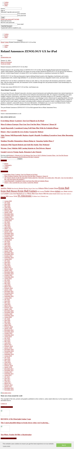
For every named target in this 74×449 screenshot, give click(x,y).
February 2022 (8, 288)
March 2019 (7, 344)
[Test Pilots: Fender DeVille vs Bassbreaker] (5, 431)
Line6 (2, 193)
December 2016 (8, 388)
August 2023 (8, 259)
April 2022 (7, 285)
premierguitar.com (6, 57)
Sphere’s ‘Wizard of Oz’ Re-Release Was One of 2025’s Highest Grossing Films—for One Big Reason (38, 155)
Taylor (15, 196)
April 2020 (7, 323)
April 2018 (7, 362)
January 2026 (8, 212)
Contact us (4, 403)
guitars (57, 191)
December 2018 (8, 349)
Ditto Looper (49, 188)
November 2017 (9, 370)
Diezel (36, 188)
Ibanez (66, 191)
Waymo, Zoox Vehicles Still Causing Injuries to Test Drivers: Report (26, 148)
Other (6, 5)
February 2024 (8, 249)
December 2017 (8, 369)
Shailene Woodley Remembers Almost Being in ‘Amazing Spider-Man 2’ (27, 141)
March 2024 (7, 248)
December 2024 (8, 233)
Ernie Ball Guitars (27, 190)
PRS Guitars (49, 193)
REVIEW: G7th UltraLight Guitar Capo (16, 419)
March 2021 (7, 306)
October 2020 (8, 314)
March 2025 (7, 228)
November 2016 (9, 389)
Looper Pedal (12, 193)
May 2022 (7, 283)
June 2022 (7, 281)
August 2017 (8, 375)
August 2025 (8, 220)
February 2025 (8, 230)
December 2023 (8, 252)
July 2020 (7, 319)
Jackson (70, 191)
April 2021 (7, 304)
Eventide (42, 191)
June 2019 (7, 339)
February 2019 (8, 346)
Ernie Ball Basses (9, 191)
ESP (38, 191)
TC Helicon (34, 196)
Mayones (24, 193)
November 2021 (9, 293)
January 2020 (8, 328)
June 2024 (7, 243)
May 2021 (7, 302)
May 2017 (7, 380)
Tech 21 (39, 196)
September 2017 (9, 373)
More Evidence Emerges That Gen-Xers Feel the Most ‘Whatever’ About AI (28, 124)
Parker (36, 193)
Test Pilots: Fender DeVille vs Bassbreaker (16, 435)
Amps (9, 188)
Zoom (47, 196)
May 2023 (7, 264)
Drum (56, 188)
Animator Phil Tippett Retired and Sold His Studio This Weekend (25, 145)
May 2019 (7, 341)
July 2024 (7, 241)
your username (21, 13)
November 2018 (9, 351)
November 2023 (9, 254)
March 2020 (7, 325)
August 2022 (8, 278)
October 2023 (8, 256)
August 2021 (8, 298)
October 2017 (8, 372)
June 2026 (7, 204)
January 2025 (8, 231)
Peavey (41, 193)
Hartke (62, 191)
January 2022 (8, 289)
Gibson (52, 191)
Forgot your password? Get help (10, 19)
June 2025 (7, 223)
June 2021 (7, 301)
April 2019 (7, 343)
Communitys (8, 165)
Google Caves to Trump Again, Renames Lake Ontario (21, 152)
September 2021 (9, 296)
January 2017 (8, 386)
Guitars (6, 2)
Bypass (26, 188)
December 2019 (8, 330)
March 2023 (7, 267)
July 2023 (7, 260)
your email (20, 24)
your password (21, 15)
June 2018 (7, 359)
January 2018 (8, 367)
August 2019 (8, 336)
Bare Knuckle (15, 188)
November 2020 (9, 312)
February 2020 (8, 327)
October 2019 (8, 333)
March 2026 (7, 209)
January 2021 (8, 309)
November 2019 (9, 331)
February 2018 (8, 365)
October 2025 (8, 217)
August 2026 (8, 201)
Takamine (11, 196)
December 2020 (8, 310)
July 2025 (7, 222)
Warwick (43, 196)
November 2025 (9, 215)
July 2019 (7, 338)
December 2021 (8, 291)
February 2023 (8, 269)
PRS (44, 193)
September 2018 (9, 354)
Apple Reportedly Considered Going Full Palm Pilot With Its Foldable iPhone (29, 128)
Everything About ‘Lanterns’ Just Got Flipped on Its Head (22, 121)
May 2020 (7, 322)
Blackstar (21, 188)
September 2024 (9, 238)
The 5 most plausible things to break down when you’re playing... (25, 423)
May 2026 (7, 206)
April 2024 (7, 246)
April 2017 (7, 381)
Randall (54, 193)
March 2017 (7, 383)
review (58, 193)
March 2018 (7, 364)
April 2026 (7, 207)
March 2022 (7, 286)
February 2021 (8, 307)
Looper (6, 193)
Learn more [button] (6, 446)
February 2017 (8, 385)
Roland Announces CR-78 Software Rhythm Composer (23, 157)
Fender (46, 191)
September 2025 (9, 219)
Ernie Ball (63, 187)
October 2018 (8, 352)
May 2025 (7, 225)
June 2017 (7, 378)
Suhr (7, 196)
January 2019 (8, 348)
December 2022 (8, 272)
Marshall (19, 193)
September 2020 (9, 315)
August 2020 (8, 317)
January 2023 (8, 270)
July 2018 (7, 357)
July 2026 (7, 202)
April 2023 (7, 265)
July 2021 (7, 299)
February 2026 (8, 210)
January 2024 (8, 251)
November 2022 (9, 273)
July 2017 (7, 377)
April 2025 (7, 227)
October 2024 (8, 236)
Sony (65, 193)
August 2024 (8, 239)
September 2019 (9, 335)
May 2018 (7, 360)
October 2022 (8, 275)
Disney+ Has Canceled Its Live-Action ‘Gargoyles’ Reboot (22, 132)
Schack (61, 193)
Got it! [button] (64, 445)
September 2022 (9, 277)
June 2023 (7, 262)
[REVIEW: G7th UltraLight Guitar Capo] (5, 415)
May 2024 (7, 244)
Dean (33, 188)
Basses (6, 4)
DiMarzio (41, 188)
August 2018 (8, 356)
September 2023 (9, 257)
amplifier (4, 188)
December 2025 (8, 214)
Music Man (31, 193)
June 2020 (7, 320)
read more (3, 110)
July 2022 (7, 280)
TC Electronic (25, 195)
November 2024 (9, 235)
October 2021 (8, 294)
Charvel (30, 188)
